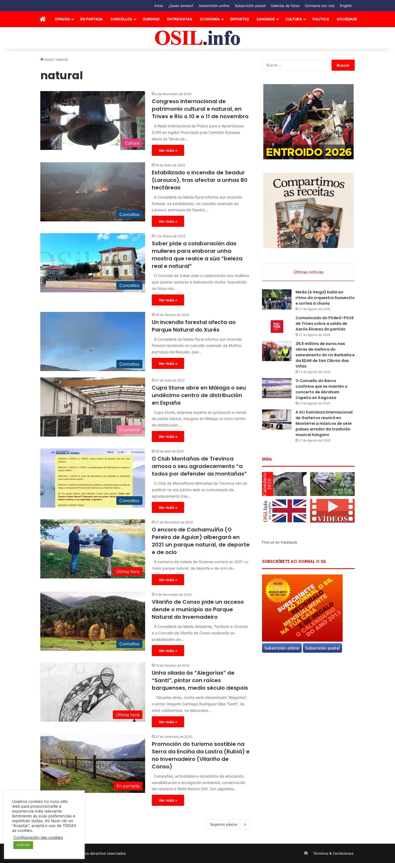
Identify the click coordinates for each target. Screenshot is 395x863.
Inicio (159, 5)
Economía (210, 19)
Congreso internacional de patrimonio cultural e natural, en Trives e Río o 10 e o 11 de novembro (200, 109)
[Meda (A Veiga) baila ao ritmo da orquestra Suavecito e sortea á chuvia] (277, 299)
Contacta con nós (320, 5)
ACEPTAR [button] (23, 845)
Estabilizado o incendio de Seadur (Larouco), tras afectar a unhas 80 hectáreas (199, 180)
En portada (91, 19)
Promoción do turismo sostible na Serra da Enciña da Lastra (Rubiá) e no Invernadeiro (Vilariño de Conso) (201, 755)
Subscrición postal (250, 5)
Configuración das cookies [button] (38, 837)
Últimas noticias (308, 272)
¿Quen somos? (180, 5)
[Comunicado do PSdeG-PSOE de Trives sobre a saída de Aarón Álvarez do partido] (277, 325)
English (346, 5)
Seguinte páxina (223, 824)
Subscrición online (214, 5)
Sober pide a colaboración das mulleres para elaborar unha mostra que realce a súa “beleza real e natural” (197, 255)
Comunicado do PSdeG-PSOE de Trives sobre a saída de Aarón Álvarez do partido (325, 323)
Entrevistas (179, 19)
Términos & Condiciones (333, 853)
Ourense (151, 19)
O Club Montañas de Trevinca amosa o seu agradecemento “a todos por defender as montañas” (199, 466)
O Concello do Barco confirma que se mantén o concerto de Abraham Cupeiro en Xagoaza (321, 389)
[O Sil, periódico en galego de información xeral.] (198, 38)
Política (321, 19)
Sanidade (266, 19)
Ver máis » (168, 150)
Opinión (62, 19)
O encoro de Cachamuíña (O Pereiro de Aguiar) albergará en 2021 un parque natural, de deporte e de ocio (201, 541)
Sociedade (347, 19)
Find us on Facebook (279, 542)
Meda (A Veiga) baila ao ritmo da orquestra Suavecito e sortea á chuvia (325, 297)
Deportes (239, 19)
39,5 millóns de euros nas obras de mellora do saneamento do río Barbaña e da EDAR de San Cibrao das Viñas (325, 355)
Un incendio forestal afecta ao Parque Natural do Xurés (194, 325)
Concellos (121, 19)
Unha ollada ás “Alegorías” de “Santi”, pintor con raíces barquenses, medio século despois (200, 680)
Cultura (293, 19)
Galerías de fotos (285, 5)
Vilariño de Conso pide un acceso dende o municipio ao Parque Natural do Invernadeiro (198, 609)
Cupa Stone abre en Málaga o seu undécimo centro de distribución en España (199, 395)
